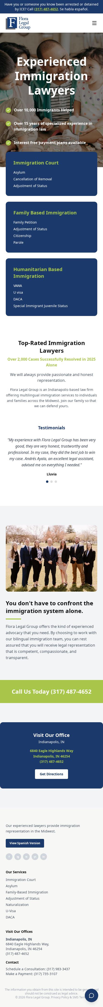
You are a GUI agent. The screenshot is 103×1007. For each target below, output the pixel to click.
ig (18, 856)
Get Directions (51, 774)
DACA (10, 917)
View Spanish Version (25, 843)
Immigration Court (21, 879)
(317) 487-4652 (46, 9)
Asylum (11, 886)
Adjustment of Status (23, 898)
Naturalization (17, 904)
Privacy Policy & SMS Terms (69, 997)
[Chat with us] (91, 995)
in (43, 856)
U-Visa (11, 911)
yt (35, 856)
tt (26, 856)
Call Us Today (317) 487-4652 (52, 691)
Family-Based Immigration (27, 892)
